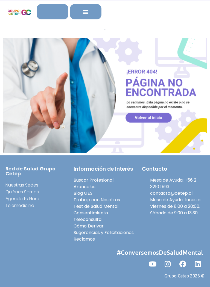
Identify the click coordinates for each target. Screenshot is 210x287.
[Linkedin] (198, 264)
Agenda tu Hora (22, 199)
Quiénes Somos (22, 192)
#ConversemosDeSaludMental (160, 252)
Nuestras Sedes (21, 185)
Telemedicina (19, 205)
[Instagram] (167, 264)
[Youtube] (152, 264)
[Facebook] (182, 264)
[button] (85, 11)
